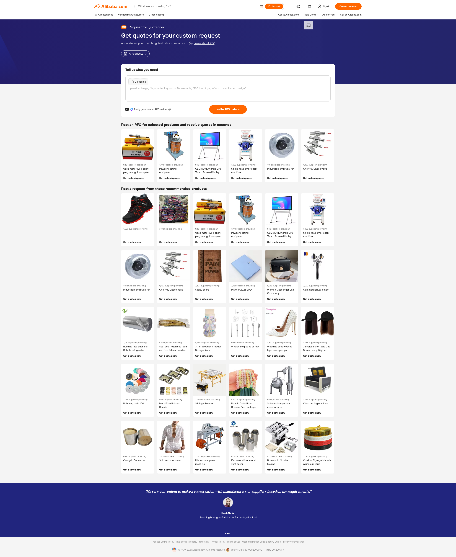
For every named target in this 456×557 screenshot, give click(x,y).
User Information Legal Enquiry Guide (261, 541)
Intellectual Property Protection (192, 541)
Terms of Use (234, 541)
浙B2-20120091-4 (275, 549)
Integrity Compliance (293, 541)
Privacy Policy (218, 541)
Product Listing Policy (163, 541)
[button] (261, 6)
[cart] (310, 7)
